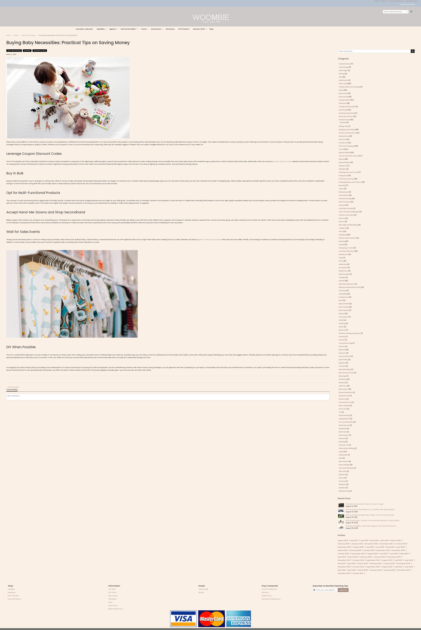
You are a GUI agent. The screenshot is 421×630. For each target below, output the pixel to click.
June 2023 (409, 560)
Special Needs (345, 162)
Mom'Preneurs (345, 202)
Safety (341, 159)
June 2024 (394, 554)
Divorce (342, 218)
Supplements (344, 419)
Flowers (342, 438)
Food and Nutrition (346, 251)
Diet (341, 77)
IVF (340, 412)
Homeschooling (345, 198)
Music (341, 327)
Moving (342, 241)
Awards (201, 592)
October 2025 (401, 544)
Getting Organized (346, 113)
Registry (342, 363)
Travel (341, 149)
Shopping (27, 50)
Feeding (342, 323)
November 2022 (344, 567)
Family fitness (344, 64)
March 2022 (363, 570)
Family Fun (343, 143)
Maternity (343, 264)
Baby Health (344, 304)
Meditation (343, 271)
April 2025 (401, 547)
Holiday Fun (343, 254)
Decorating (343, 97)
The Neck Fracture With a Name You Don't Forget (364, 504)
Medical (342, 350)
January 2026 (357, 544)
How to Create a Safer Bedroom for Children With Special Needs (370, 509)
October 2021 (358, 573)
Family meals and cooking (349, 87)
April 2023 (352, 563)
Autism (342, 346)
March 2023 (363, 563)
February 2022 (376, 570)
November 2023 (344, 560)
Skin (340, 458)
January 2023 (389, 563)
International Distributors (271, 599)
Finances (342, 103)
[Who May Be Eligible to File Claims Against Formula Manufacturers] (341, 527)
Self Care (342, 139)
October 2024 (344, 554)
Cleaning (342, 290)
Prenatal (342, 366)
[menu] (210, 29)
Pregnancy (343, 175)
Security (342, 481)
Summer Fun (344, 445)
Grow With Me (13, 596)
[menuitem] (84, 29)
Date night (343, 70)
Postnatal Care (345, 402)
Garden (343, 122)
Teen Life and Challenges (349, 212)
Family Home (344, 120)
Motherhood (344, 136)
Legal (341, 451)
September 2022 (373, 567)
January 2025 (369, 550)
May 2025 (390, 547)
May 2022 (342, 570)
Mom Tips (343, 83)
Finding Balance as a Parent (350, 182)
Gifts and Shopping (29, 35)
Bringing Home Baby (347, 129)
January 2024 (380, 557)
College (342, 277)
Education (343, 93)
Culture (342, 340)
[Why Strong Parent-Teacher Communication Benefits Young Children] (341, 522)
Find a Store (112, 605)
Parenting (343, 110)
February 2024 (366, 557)
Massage (343, 376)
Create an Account (407, 4)
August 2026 (343, 540)
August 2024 (372, 554)
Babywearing (344, 491)
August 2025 (359, 547)
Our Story (112, 589)
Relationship (344, 274)
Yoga (341, 258)
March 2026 (396, 540)
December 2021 (403, 570)
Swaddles (11, 589)
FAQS (376, 1)
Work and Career (346, 116)
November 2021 (344, 573)
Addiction (343, 386)
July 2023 (399, 560)
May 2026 (375, 540)
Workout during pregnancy (350, 333)
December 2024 (383, 550)
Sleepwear (12, 592)
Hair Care (343, 409)
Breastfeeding (345, 369)
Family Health (344, 100)
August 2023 (387, 560)
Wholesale (112, 599)
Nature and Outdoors (347, 238)
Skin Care (343, 471)
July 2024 (384, 554)
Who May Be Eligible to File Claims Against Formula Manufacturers (371, 526)
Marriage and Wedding (348, 225)
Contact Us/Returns (396, 1)
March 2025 (343, 550)
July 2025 (370, 547)
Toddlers (342, 228)
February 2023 (376, 563)
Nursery (342, 382)
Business (342, 399)
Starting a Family (346, 208)
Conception (344, 317)
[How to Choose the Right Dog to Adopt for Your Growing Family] (341, 516)
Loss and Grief (345, 356)
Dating (342, 74)
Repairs (342, 474)
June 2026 (364, 540)
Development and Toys (348, 172)
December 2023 (394, 557)
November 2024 (398, 550)
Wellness (342, 484)
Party (341, 261)
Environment (344, 435)
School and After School (349, 156)
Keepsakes (343, 455)
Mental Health (345, 152)
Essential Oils (344, 396)
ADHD (341, 320)
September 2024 (358, 554)
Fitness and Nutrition (347, 133)
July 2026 (354, 540)
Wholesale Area (411, 1)
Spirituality (343, 359)
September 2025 (345, 547)
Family (341, 244)
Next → (18, 387)
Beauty (342, 185)
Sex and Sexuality (346, 422)
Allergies (342, 169)
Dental (342, 281)
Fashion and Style (346, 215)
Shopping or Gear (40, 50)
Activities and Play (346, 179)
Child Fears (343, 80)
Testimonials (203, 589)
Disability (343, 428)
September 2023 (373, 560)
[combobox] (396, 11)
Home (8, 35)
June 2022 (409, 567)
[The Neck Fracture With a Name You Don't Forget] (341, 505)
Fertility (342, 336)
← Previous (10, 387)
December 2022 (403, 563)
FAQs (110, 602)
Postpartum (344, 297)
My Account (113, 596)
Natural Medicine (346, 392)
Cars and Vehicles (346, 468)
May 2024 (405, 554)
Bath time (343, 432)
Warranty (265, 592)
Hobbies (342, 488)
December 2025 (371, 544)
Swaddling (343, 294)
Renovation (343, 389)
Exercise (342, 330)
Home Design (344, 465)
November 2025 (386, 544)
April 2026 (385, 540)
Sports (342, 221)
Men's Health (344, 405)
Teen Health (344, 195)
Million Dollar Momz (115, 609)
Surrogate (343, 267)
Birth (341, 300)
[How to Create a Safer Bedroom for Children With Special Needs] (341, 511)
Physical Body (344, 415)
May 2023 (342, 563)
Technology (344, 67)
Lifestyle (342, 205)
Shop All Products (14, 599)
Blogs (16, 35)
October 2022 (358, 567)
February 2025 (356, 550)
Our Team (112, 592)
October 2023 (358, 560)
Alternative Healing (347, 448)
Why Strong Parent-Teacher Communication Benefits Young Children (372, 520)
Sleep (341, 90)
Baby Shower (344, 425)
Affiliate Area (266, 596)
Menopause (344, 192)
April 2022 (352, 570)
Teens (341, 189)
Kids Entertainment (347, 284)
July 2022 (399, 567)
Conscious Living (346, 343)
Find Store (383, 1)
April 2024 (342, 557)
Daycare (342, 353)
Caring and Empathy (347, 106)
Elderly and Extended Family (350, 287)
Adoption (343, 166)
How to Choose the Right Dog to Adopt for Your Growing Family (370, 515)
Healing (342, 442)
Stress (341, 478)
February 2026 (344, 544)
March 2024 (353, 557)
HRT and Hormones (346, 373)
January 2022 (389, 570)
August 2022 (387, 567)
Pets (341, 231)
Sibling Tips (343, 126)
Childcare (343, 379)
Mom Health (344, 307)
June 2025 (380, 547)
